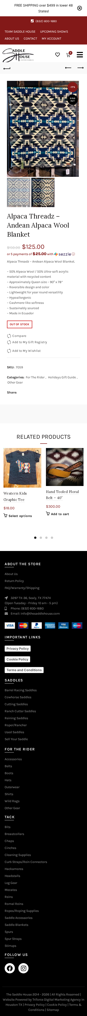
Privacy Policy (35, 1005)
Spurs (9, 932)
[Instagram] (23, 968)
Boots (9, 773)
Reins (9, 897)
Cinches (10, 848)
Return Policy (14, 581)
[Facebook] (10, 968)
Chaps (9, 841)
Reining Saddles (16, 718)
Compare (19, 336)
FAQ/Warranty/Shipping (22, 588)
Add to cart (60, 514)
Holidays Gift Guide (62, 377)
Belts (8, 766)
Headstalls (12, 876)
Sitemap (53, 1010)
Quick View (37, 460)
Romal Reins (14, 904)
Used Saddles (14, 732)
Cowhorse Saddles (18, 697)
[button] (43, 254)
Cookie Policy (57, 1005)
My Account (51, 39)
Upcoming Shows (54, 32)
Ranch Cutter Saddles (20, 711)
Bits (7, 827)
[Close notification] (79, 8)
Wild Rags (12, 801)
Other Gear (15, 382)
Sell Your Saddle (16, 739)
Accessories (13, 759)
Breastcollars (14, 834)
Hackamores (14, 869)
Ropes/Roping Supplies (22, 911)
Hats (8, 780)
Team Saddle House (20, 32)
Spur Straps (13, 939)
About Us (12, 39)
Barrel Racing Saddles (21, 690)
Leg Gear (11, 883)
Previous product (68, 68)
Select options (20, 516)
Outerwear (12, 787)
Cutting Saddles (16, 704)
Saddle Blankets (16, 925)
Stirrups (10, 946)
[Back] (7, 68)
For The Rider (35, 377)
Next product (80, 68)
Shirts (9, 794)
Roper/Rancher (16, 725)
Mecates (11, 890)
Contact (30, 39)
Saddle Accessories (18, 918)
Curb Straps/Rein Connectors (26, 862)
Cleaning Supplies (18, 855)
